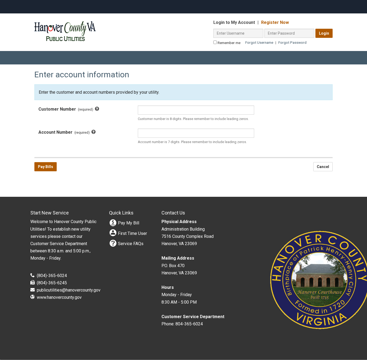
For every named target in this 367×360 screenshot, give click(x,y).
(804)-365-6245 (52, 282)
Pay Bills (45, 167)
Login (324, 33)
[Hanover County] (65, 22)
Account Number (75, 132)
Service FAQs (130, 243)
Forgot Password (292, 42)
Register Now (275, 22)
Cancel (323, 167)
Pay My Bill (128, 223)
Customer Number (78, 109)
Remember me (228, 43)
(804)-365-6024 (52, 275)
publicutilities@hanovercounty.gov (68, 290)
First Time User (132, 233)
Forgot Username (259, 42)
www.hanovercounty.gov (59, 297)
